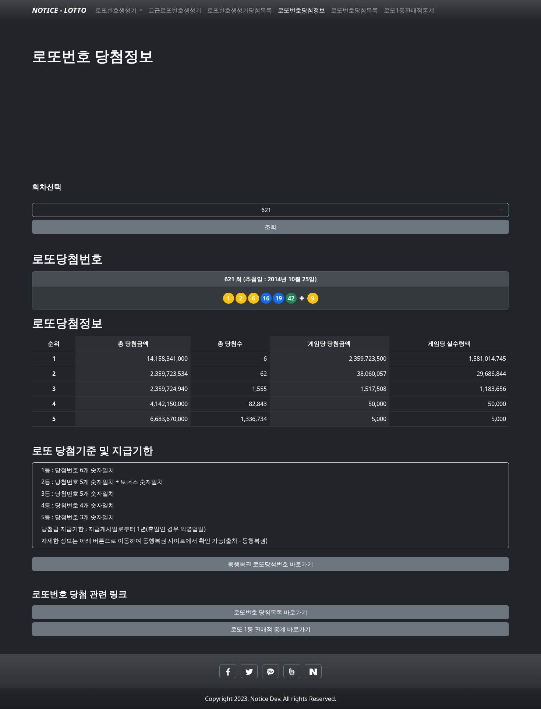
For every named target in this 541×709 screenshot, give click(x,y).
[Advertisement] (270, 125)
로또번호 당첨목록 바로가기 (270, 612)
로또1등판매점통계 (409, 10)
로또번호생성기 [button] (116, 10)
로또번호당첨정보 (301, 10)
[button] (227, 671)
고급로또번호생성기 (174, 10)
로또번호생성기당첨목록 (239, 10)
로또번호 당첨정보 (92, 56)
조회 (270, 227)
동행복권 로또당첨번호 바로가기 (270, 564)
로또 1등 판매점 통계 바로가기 (271, 629)
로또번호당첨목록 (354, 10)
